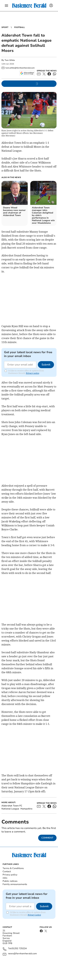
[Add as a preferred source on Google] (27, 73)
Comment (47, 837)
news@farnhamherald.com (22, 953)
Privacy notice (32, 373)
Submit (46, 364)
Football (19, 27)
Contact (7, 871)
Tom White (10, 60)
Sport (4, 27)
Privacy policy (10, 874)
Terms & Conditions (13, 868)
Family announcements (15, 884)
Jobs (5, 877)
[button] (6, 5)
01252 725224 (19, 948)
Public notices (10, 881)
